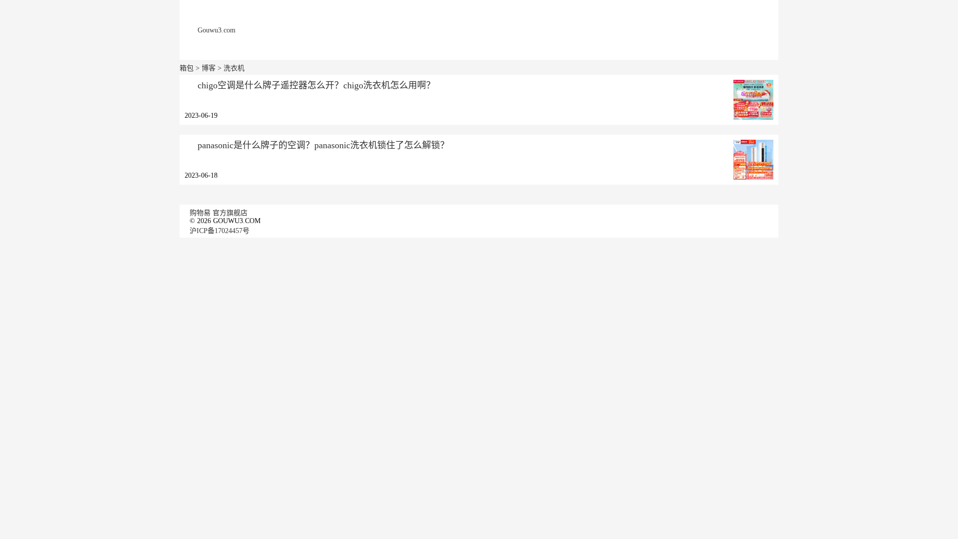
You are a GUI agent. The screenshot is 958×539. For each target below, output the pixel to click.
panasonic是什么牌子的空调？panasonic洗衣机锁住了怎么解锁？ (323, 145)
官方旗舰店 (230, 213)
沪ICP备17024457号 (219, 231)
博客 (209, 68)
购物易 (200, 213)
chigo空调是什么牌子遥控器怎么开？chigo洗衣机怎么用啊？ (316, 85)
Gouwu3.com (217, 30)
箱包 (187, 68)
